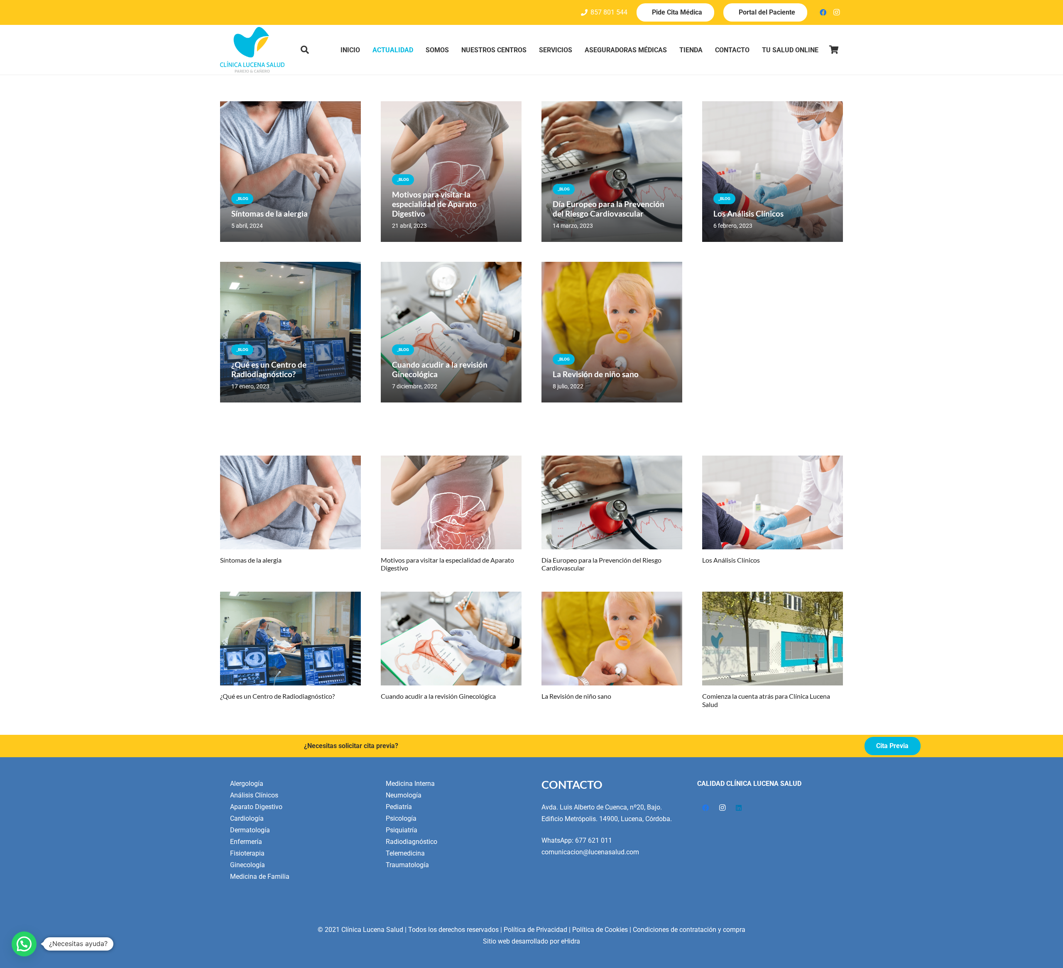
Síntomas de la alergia (269, 213)
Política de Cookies (600, 930)
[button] (305, 50)
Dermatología (250, 830)
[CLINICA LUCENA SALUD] (252, 50)
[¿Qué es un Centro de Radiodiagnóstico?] (290, 638)
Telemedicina (405, 853)
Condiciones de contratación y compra (689, 930)
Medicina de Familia (259, 876)
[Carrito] (834, 50)
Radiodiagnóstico (411, 842)
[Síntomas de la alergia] (290, 502)
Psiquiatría (401, 830)
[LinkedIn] (738, 808)
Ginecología (247, 865)
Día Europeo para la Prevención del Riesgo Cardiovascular (608, 208)
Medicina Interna (410, 784)
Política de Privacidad (535, 930)
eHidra (570, 941)
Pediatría (399, 807)
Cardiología (247, 818)
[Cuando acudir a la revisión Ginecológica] (451, 638)
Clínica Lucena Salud (372, 930)
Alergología (246, 784)
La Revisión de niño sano (596, 374)
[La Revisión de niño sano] (611, 638)
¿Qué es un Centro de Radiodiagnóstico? (268, 369)
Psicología (401, 818)
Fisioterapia (247, 853)
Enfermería (246, 842)
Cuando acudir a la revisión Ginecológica (438, 696)
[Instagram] (836, 12)
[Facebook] (823, 12)
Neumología (403, 795)
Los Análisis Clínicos (748, 213)
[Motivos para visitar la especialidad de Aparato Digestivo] (451, 502)
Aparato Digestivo (256, 807)
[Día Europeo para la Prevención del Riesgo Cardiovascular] (611, 502)
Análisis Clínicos (254, 795)
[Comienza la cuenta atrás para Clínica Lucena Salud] (772, 638)
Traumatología (407, 865)
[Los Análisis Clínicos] (772, 502)
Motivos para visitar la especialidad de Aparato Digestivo (434, 204)
